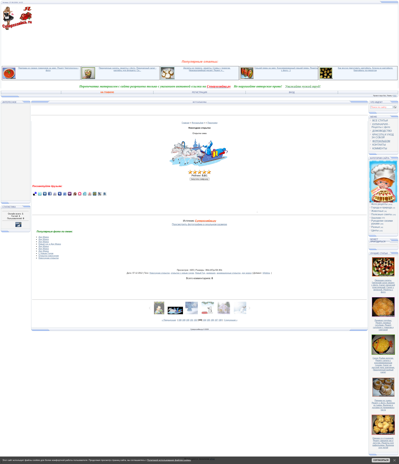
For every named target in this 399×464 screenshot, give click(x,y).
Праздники (212, 123)
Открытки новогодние (48, 256)
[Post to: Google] (54, 193)
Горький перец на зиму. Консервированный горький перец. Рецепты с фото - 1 (286, 69)
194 (204, 320)
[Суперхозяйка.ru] (19, 8)
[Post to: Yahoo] (69, 193)
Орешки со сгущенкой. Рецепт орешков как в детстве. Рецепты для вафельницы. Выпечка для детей (383, 443)
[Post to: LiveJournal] (99, 193)
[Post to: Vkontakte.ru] (104, 193)
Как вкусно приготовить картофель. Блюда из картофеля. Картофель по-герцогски (365, 69)
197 (216, 320)
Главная (185, 123)
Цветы (375, 230)
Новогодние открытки (48, 258)
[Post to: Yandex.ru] (89, 193)
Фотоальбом (197, 123)
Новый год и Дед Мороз (49, 244)
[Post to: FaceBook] (49, 193)
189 (183, 320)
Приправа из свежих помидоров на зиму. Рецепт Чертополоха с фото (48, 69)
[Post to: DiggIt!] (44, 193)
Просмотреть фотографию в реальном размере (199, 224)
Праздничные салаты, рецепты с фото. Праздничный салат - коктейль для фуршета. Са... (127, 69)
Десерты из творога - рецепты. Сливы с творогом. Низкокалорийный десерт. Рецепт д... (207, 69)
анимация (210, 273)
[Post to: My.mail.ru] (94, 193)
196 (212, 320)
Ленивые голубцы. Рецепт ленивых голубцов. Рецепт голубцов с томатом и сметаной (383, 325)
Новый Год (200, 273)
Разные (375, 227)
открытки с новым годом (182, 273)
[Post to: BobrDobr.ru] (74, 193)
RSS (395, 95)
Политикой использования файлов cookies (169, 460)
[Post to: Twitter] (39, 193)
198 (220, 320)
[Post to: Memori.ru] (79, 193)
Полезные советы (381, 214)
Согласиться (380, 460)
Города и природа (381, 207)
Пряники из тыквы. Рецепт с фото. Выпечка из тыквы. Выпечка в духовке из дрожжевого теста (383, 405)
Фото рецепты (379, 204)
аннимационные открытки (228, 273)
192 (195, 320)
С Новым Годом (45, 253)
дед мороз (247, 273)
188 (180, 320)
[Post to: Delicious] (34, 193)
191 (191, 320)
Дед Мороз (43, 237)
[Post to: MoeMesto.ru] (84, 193)
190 (187, 320)
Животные (377, 211)
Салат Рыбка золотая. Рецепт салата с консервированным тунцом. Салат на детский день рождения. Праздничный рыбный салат (383, 365)
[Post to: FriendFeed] (64, 193)
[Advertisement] (200, 45)
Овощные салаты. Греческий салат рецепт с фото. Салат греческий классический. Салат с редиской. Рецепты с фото (383, 286)
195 (208, 320)
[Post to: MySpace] (59, 193)
